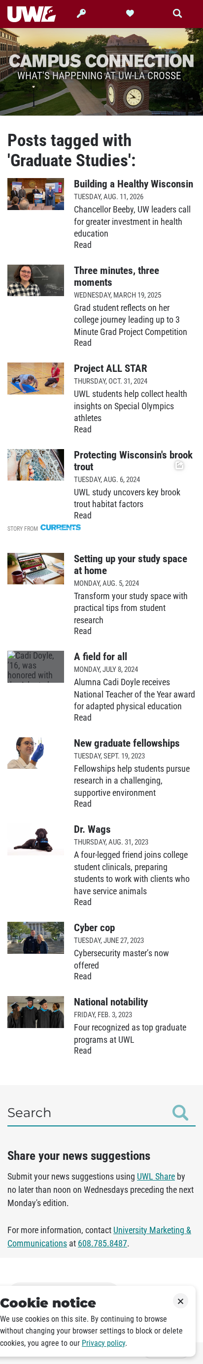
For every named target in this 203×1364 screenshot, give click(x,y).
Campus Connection (101, 60)
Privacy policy (103, 1343)
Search (29, 1113)
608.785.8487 (102, 1243)
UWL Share (156, 1177)
